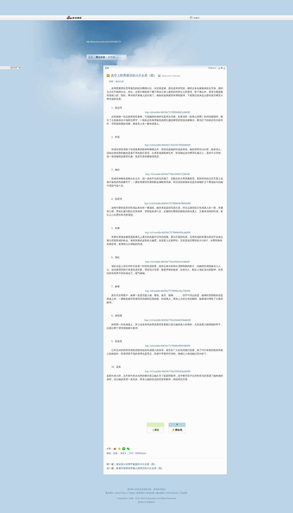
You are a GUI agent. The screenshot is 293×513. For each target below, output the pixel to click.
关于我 (111, 57)
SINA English (172, 493)
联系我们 (141, 493)
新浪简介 (110, 493)
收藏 (115, 453)
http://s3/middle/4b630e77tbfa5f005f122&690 (167, 174)
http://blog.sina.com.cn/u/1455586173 (103, 42)
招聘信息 (150, 493)
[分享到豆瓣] (123, 448)
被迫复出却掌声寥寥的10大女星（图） (136, 464)
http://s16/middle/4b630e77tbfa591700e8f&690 (167, 145)
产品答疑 (183, 493)
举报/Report (140, 453)
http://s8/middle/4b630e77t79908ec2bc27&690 (167, 291)
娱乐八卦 (120, 81)
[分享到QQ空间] (119, 448)
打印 (131, 453)
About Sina (120, 493)
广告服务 (131, 493)
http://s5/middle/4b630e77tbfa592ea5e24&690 (167, 261)
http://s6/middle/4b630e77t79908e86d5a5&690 (167, 112)
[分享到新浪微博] (115, 448)
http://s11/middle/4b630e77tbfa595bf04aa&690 (167, 371)
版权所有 (151, 502)
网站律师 (160, 493)
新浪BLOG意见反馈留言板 (139, 489)
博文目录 (100, 57)
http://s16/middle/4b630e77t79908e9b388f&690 (167, 203)
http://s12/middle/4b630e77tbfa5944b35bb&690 (167, 320)
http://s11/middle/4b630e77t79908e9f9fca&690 (167, 232)
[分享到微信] (128, 448)
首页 (90, 57)
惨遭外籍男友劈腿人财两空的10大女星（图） (140, 468)
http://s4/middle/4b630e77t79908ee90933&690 (167, 345)
